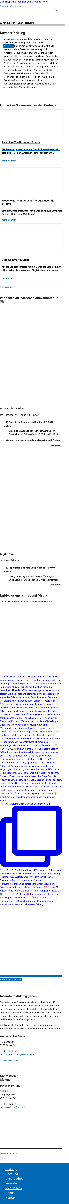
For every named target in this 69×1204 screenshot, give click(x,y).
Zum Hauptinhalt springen (13, 1)
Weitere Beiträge (7, 287)
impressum (4, 1154)
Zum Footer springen (37, 1)
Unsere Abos (14, 1178)
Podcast (11, 1193)
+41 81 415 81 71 (8, 1103)
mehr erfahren (55, 445)
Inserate (11, 1183)
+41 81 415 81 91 (8, 1051)
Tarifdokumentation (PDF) (10, 1060)
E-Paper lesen (8, 46)
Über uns (11, 1174)
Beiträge (11, 1169)
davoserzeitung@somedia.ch (14, 1107)
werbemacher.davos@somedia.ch (17, 1054)
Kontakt (10, 1197)
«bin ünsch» (13, 1188)
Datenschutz (14, 1154)
